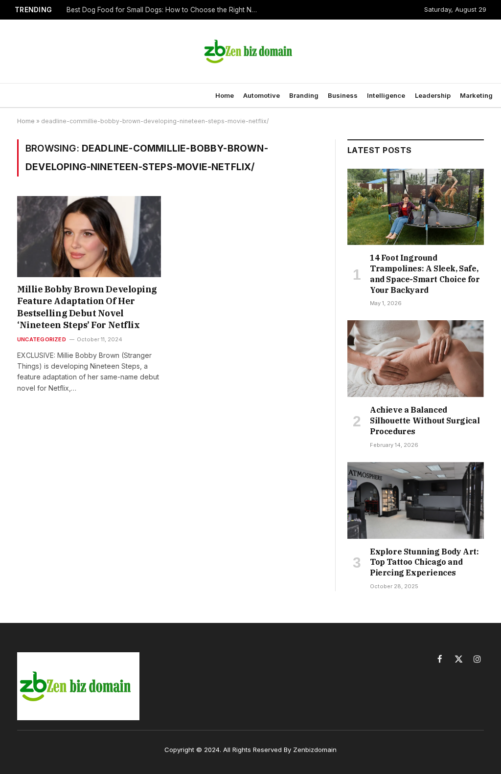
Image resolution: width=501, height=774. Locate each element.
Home (224, 95)
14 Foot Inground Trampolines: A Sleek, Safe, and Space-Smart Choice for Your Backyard (425, 273)
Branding (304, 95)
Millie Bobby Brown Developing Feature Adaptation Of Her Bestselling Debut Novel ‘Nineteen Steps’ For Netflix (87, 307)
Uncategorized (41, 339)
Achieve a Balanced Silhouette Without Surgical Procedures (424, 420)
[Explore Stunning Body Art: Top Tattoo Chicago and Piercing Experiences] (415, 500)
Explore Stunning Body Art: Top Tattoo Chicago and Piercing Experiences (424, 562)
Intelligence (386, 95)
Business (343, 95)
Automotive (261, 95)
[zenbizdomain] (250, 51)
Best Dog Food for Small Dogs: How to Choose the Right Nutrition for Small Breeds (164, 10)
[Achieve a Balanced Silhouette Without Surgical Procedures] (415, 358)
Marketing (476, 95)
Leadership (433, 95)
